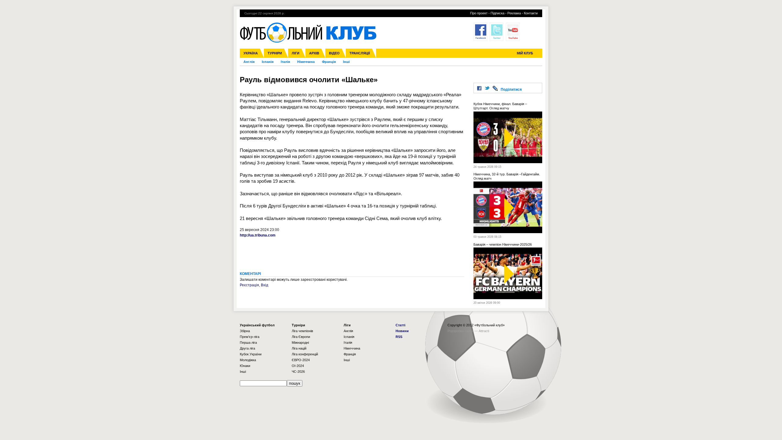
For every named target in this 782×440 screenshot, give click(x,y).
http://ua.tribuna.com (258, 235)
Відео (334, 53)
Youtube (513, 32)
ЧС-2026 (298, 371)
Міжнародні (300, 342)
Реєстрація (249, 285)
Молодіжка (248, 360)
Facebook (480, 32)
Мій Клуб (525, 53)
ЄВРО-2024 (301, 360)
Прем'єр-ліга (249, 337)
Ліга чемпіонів (302, 331)
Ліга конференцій (305, 354)
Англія (248, 62)
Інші (346, 62)
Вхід (264, 285)
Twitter (496, 32)
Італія (285, 62)
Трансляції (359, 53)
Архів (314, 53)
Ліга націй (299, 348)
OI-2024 (298, 366)
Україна (250, 53)
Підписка (497, 13)
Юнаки (245, 366)
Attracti (484, 331)
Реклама (514, 13)
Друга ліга (247, 348)
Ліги (295, 53)
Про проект (479, 13)
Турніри (275, 53)
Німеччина (306, 62)
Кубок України (250, 354)
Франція (329, 62)
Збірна (245, 331)
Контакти (531, 13)
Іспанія (267, 62)
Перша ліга (248, 342)
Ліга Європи (301, 337)
